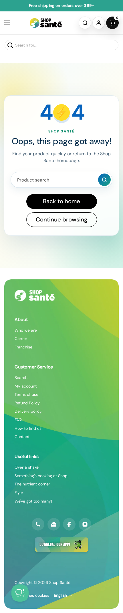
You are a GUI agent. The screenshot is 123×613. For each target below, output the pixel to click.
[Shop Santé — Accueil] (35, 295)
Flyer (19, 492)
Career (21, 338)
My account (26, 386)
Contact (22, 436)
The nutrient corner (32, 484)
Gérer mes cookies (32, 595)
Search (21, 377)
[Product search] (104, 180)
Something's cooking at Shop (41, 475)
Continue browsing (62, 219)
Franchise (23, 347)
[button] (85, 23)
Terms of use (26, 394)
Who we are (26, 330)
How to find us (28, 428)
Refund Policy (27, 403)
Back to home (61, 201)
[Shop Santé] (46, 23)
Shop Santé (59, 582)
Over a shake (27, 467)
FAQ (18, 419)
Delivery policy (28, 411)
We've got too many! (33, 501)
